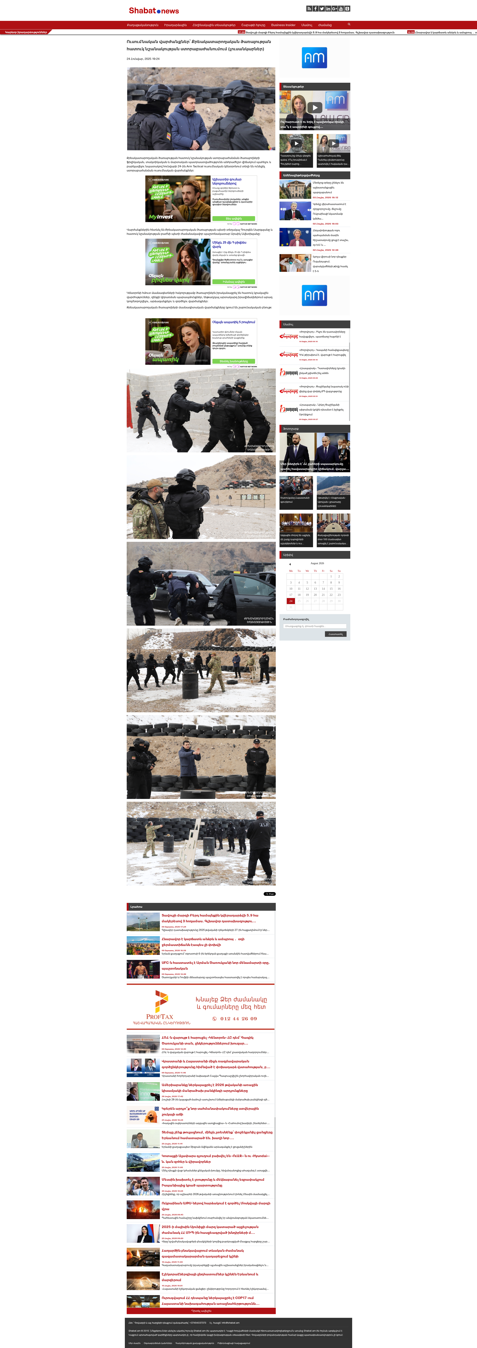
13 (315, 588)
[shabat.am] (155, 14)
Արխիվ (288, 555)
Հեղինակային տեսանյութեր (214, 25)
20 (315, 594)
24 (290, 601)
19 (307, 594)
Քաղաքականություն (142, 25)
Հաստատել (336, 634)
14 (323, 588)
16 (339, 588)
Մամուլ (306, 25)
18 (299, 594)
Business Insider (283, 25)
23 (339, 594)
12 (307, 588)
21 (323, 594)
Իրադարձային (175, 25)
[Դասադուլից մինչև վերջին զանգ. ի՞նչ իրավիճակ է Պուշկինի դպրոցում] (296, 143)
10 (290, 588)
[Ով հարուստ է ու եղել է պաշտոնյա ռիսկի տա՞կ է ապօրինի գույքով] (314, 110)
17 (290, 594)
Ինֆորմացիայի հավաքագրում (233, 1343)
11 (299, 588)
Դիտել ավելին (201, 1311)
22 (331, 594)
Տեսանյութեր (293, 87)
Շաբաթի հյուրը (253, 25)
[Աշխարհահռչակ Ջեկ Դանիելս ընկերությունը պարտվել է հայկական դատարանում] (333, 143)
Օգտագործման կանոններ (158, 1343)
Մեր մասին (134, 1343)
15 (331, 588)
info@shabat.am (230, 1322)
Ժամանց (325, 25)
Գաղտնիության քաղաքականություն (195, 1343)
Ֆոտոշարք (291, 429)
